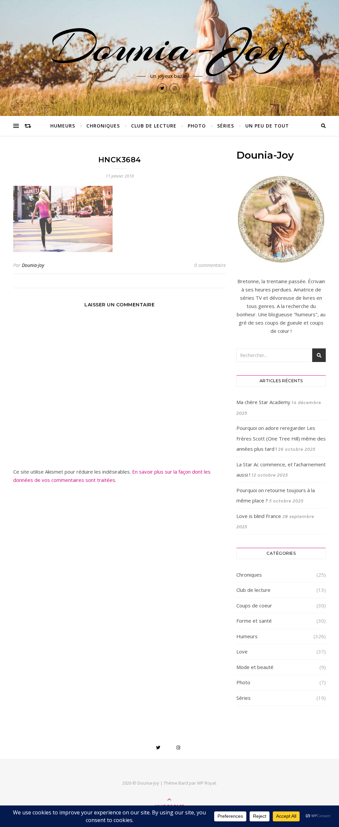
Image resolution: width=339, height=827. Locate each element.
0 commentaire (210, 265)
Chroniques (103, 126)
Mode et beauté (254, 667)
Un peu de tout (267, 126)
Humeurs (62, 126)
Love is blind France (258, 516)
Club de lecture (153, 126)
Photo (197, 126)
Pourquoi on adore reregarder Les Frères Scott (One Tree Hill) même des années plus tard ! (281, 438)
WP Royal (206, 783)
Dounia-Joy (169, 47)
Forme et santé (254, 620)
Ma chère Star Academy (263, 402)
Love (242, 651)
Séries (225, 126)
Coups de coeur (254, 605)
